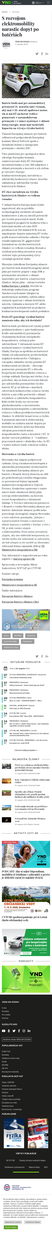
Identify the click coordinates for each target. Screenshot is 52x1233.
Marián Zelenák (33, 824)
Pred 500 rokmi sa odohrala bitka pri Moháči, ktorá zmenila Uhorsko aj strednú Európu (32, 767)
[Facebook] (19, 1031)
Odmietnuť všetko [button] (33, 1222)
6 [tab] (35, 1150)
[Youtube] (3, 1031)
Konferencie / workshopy (12, 1109)
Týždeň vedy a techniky (11, 1099)
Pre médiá (6, 1015)
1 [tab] (16, 1150)
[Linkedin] (29, 1031)
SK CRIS (5, 1065)
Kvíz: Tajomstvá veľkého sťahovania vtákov (32, 781)
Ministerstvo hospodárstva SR (19, 584)
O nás (4, 1008)
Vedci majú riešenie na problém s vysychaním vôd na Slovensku (31, 807)
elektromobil (10, 641)
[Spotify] (9, 1031)
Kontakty (5, 1011)
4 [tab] (28, 1150)
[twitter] (36, 54)
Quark (4, 1062)
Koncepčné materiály (10, 1072)
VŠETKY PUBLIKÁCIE (26, 1153)
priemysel (27, 641)
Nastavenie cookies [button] (13, 1222)
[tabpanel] (14, 1133)
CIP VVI (5, 1068)
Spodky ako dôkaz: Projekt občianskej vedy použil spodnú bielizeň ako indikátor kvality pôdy (32, 794)
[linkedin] (46, 54)
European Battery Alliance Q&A (20, 601)
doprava (31, 636)
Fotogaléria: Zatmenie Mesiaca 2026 (30, 819)
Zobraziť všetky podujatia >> (26, 750)
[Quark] (38, 1133)
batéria (17, 636)
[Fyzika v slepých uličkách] (14, 1133)
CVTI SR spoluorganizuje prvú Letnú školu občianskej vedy (24, 918)
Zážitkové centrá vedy (10, 1058)
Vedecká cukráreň (9, 1086)
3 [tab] (24, 1150)
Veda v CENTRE (8, 1082)
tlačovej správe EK (24, 558)
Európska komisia (12, 579)
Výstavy (5, 1093)
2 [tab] (20, 1150)
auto (6, 636)
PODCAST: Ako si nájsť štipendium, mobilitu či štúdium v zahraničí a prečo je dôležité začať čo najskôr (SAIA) (26, 874)
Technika (15, 12)
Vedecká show (8, 1106)
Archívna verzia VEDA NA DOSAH (17, 1039)
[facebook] (42, 54)
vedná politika (11, 647)
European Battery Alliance (17, 596)
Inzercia (5, 1018)
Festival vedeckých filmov (12, 1089)
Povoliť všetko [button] (10, 1227)
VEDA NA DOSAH (22, 42)
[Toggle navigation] (48, 2)
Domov (5, 12)
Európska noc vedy (9, 1103)
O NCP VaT (6, 1051)
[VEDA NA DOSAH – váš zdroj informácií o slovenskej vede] (10, 2)
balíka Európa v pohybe (15, 285)
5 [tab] (31, 1150)
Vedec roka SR (8, 1096)
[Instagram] (23, 1031)
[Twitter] (14, 1031)
